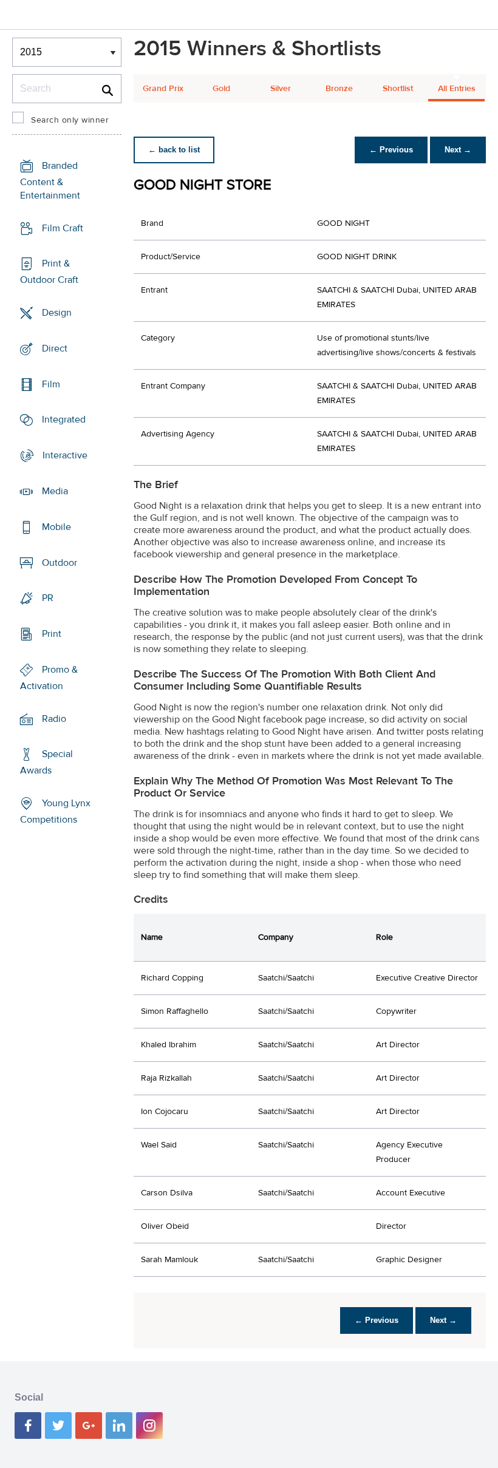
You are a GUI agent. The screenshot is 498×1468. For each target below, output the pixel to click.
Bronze (339, 88)
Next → (458, 149)
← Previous (391, 149)
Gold (221, 88)
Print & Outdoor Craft (49, 271)
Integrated (64, 419)
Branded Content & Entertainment (50, 181)
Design (57, 313)
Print (51, 634)
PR (47, 598)
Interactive (65, 455)
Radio (54, 718)
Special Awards (46, 762)
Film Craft (62, 228)
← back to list (174, 149)
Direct (54, 348)
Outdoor (59, 562)
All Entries (457, 88)
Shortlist (398, 88)
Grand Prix (163, 88)
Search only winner (70, 120)
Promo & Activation (49, 678)
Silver (280, 88)
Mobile (56, 527)
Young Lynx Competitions (55, 811)
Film (51, 384)
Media (55, 491)
